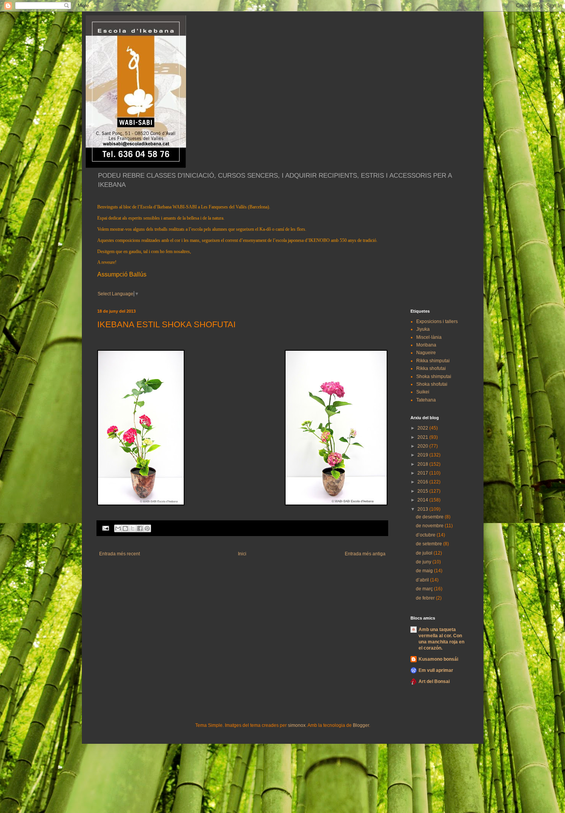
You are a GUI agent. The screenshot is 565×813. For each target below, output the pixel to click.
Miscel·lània (429, 337)
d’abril (423, 580)
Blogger (361, 725)
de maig (425, 570)
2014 (423, 500)
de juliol (425, 553)
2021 (423, 437)
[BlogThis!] (125, 528)
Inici (242, 553)
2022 (423, 428)
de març (425, 588)
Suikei (422, 392)
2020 (423, 446)
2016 (423, 482)
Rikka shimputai (433, 360)
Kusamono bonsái (438, 659)
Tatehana (426, 400)
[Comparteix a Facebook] (140, 528)
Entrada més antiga (365, 553)
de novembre (430, 525)
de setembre (429, 543)
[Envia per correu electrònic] (118, 528)
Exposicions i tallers (437, 321)
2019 (423, 455)
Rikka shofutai (431, 368)
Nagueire (426, 352)
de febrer (426, 598)
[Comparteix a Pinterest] (147, 528)
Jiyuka (423, 329)
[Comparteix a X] (132, 528)
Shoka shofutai (431, 384)
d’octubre (426, 535)
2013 (423, 509)
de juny (424, 562)
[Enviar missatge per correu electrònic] (105, 527)
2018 (423, 464)
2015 (423, 491)
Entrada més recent (119, 553)
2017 (423, 473)
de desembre (430, 517)
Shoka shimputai (433, 376)
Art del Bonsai (434, 681)
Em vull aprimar (436, 670)
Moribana (426, 345)
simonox (297, 725)
